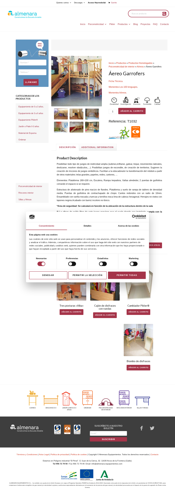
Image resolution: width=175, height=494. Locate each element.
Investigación (125, 104)
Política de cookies (79, 454)
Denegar (48, 275)
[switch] (72, 264)
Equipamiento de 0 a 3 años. (31, 106)
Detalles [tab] (87, 226)
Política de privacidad (60, 454)
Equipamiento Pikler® (28, 120)
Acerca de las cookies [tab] (128, 226)
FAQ (155, 24)
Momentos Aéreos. (118, 93)
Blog (135, 24)
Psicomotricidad (96, 24)
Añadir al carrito (131, 111)
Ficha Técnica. (116, 81)
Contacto (164, 24)
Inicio (82, 24)
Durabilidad (114, 104)
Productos (123, 24)
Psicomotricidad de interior (122, 66)
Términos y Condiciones (27, 454)
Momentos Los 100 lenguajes (123, 87)
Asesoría (136, 104)
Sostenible (147, 104)
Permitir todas (127, 275)
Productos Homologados (140, 63)
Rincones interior (25, 193)
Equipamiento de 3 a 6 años (30, 113)
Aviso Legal (44, 454)
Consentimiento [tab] (46, 226)
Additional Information (97, 147)
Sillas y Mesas (25, 199)
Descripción (67, 147)
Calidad (157, 104)
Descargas (78, 3)
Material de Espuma (27, 133)
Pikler (112, 24)
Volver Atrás (153, 245)
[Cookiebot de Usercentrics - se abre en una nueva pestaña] (134, 217)
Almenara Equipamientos (32, 14)
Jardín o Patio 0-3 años (28, 126)
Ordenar (22, 139)
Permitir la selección (88, 275)
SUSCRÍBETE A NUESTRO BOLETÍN (108, 427)
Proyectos (145, 24)
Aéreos (140, 66)
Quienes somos (62, 3)
